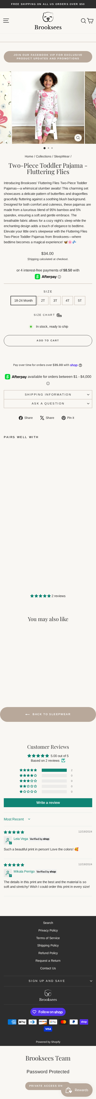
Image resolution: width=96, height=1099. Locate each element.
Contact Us (48, 968)
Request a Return (48, 960)
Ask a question (48, 403)
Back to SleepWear (51, 714)
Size (48, 291)
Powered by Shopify (48, 1041)
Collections (43, 156)
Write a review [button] (48, 802)
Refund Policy (48, 953)
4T (67, 300)
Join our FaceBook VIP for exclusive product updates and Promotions (48, 57)
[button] (41, 596)
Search (48, 923)
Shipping (33, 259)
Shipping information (48, 394)
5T (80, 300)
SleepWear (62, 156)
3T (55, 300)
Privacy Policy (48, 930)
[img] (14, 832)
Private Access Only (48, 1085)
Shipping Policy (48, 945)
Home (29, 156)
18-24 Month (23, 300)
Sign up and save (47, 981)
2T (43, 300)
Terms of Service (48, 938)
